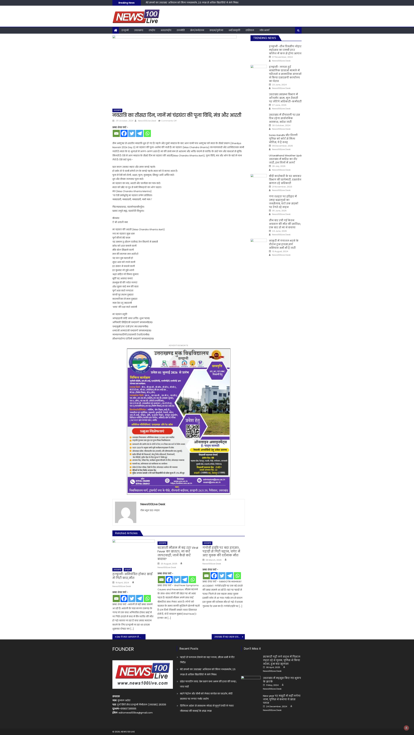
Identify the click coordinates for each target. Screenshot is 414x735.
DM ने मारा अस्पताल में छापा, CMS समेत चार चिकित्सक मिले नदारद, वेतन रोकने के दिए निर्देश (131, 636)
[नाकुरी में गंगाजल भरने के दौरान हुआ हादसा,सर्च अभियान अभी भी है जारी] (259, 244)
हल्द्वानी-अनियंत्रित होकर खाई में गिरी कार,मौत (132, 576)
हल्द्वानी (125, 30)
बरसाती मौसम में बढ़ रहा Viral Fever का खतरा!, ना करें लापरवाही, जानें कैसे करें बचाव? (178, 553)
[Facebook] (124, 133)
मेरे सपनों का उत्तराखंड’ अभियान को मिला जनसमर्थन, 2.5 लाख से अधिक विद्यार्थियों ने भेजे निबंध (207, 672)
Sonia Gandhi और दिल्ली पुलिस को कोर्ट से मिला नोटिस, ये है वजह (283, 138)
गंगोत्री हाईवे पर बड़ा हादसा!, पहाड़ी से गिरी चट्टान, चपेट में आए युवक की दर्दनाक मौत (221, 551)
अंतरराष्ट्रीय (166, 30)
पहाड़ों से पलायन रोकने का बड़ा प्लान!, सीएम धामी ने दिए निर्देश (207, 660)
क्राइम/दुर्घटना (216, 30)
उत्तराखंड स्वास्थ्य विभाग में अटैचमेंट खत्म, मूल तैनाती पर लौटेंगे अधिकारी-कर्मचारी (285, 98)
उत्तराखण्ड (138, 30)
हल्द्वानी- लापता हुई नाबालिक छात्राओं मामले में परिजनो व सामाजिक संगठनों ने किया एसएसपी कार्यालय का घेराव (285, 74)
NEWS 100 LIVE (128, 731)
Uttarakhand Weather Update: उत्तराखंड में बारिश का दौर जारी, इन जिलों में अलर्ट (287, 159)
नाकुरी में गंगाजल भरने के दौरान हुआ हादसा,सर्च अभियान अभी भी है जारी (284, 244)
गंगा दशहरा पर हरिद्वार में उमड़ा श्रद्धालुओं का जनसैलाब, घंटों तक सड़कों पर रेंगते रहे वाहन (283, 202)
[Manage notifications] (406, 727)
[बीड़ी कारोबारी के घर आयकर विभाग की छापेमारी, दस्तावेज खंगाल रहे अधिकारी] (259, 180)
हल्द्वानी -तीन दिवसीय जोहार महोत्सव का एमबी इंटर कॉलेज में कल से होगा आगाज (285, 50)
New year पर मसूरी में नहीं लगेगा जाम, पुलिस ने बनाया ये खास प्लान (281, 699)
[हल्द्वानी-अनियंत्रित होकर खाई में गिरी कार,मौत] (133, 552)
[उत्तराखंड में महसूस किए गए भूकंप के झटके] (251, 683)
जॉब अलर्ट (264, 30)
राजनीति (181, 30)
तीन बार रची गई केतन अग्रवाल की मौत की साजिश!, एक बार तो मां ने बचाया (285, 224)
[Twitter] (131, 133)
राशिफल (250, 30)
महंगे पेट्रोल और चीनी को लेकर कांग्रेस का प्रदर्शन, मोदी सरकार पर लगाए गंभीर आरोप (206, 696)
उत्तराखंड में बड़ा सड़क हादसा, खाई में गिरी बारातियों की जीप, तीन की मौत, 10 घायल (229, 636)
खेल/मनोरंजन (197, 30)
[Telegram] (139, 133)
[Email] (116, 133)
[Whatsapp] (147, 133)
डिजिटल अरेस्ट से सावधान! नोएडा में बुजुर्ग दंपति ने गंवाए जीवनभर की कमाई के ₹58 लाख (207, 708)
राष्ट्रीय (152, 30)
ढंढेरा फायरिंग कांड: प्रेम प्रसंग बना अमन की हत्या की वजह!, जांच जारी (179, 3)
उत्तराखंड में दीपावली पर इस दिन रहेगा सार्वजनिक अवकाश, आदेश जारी (284, 118)
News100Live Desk (147, 120)
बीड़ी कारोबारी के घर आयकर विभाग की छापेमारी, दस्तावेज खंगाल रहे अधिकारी (285, 179)
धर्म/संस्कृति (234, 30)
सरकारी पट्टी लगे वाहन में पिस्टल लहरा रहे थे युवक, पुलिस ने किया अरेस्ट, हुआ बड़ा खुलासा (281, 660)
